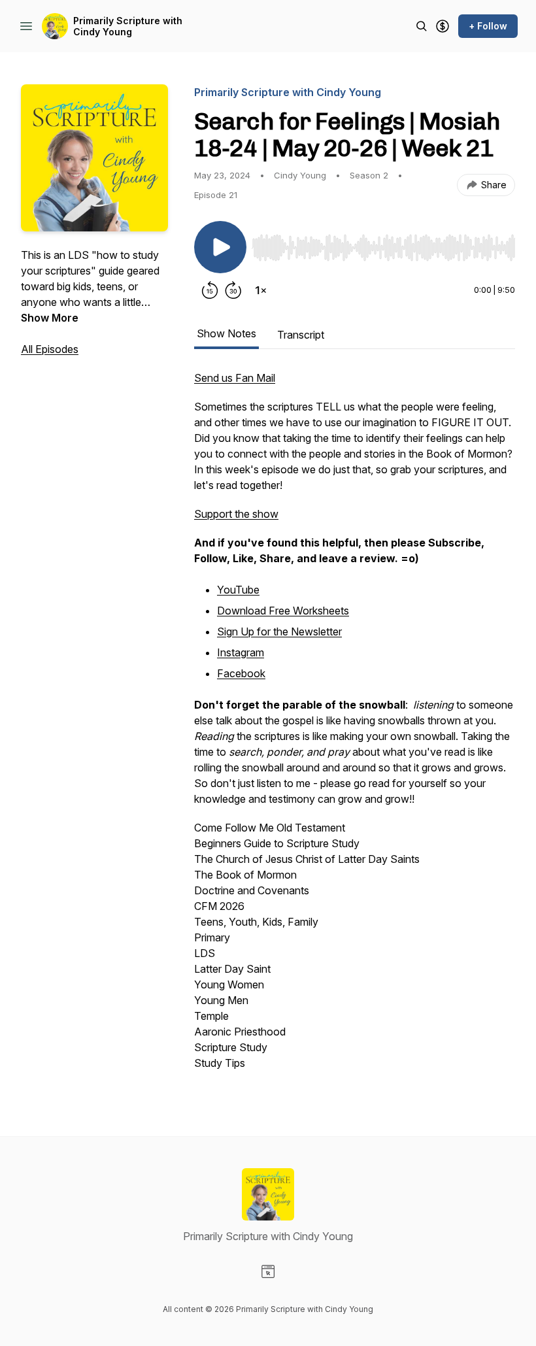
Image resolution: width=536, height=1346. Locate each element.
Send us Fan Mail (234, 377)
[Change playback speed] (261, 290)
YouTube (238, 589)
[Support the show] (442, 26)
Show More (49, 317)
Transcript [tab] (300, 334)
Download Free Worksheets (283, 610)
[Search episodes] (421, 26)
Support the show (236, 513)
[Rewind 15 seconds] (210, 290)
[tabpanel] (354, 727)
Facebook (241, 673)
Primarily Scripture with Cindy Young (127, 26)
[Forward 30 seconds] (233, 290)
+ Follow (488, 25)
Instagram (240, 652)
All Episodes (49, 349)
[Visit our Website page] (268, 1271)
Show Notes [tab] (226, 333)
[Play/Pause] (220, 247)
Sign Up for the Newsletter (279, 631)
